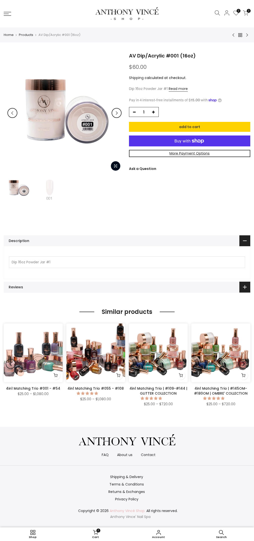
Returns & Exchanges (126, 491)
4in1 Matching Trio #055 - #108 (95, 388)
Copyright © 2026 (111, 510)
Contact (148, 454)
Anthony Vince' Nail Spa (130, 516)
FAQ (105, 454)
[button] (88, 393)
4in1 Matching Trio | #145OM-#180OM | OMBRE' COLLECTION (221, 391)
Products (26, 35)
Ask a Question (142, 168)
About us (124, 454)
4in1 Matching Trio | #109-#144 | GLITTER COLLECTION (158, 391)
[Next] (117, 113)
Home (9, 35)
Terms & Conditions (126, 484)
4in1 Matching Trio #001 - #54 (33, 388)
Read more (178, 88)
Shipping (136, 77)
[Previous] (12, 113)
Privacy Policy (126, 499)
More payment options (189, 153)
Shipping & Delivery (126, 476)
